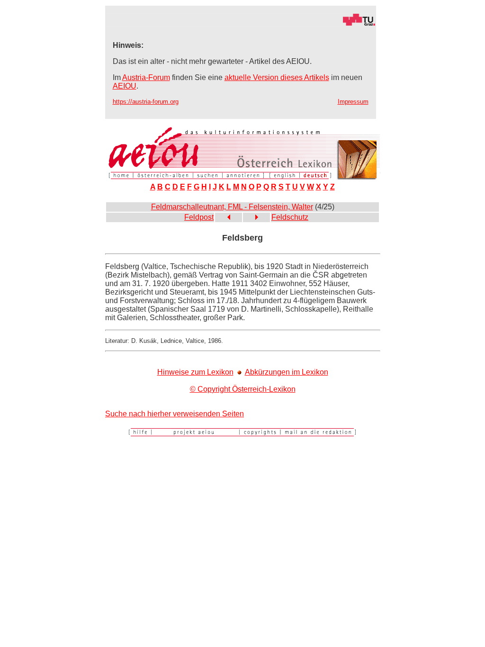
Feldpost (199, 217)
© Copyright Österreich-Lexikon (243, 389)
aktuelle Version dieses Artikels (277, 77)
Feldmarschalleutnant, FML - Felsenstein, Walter (232, 207)
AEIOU (124, 86)
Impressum (353, 101)
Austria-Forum (146, 77)
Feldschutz (289, 217)
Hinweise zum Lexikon (195, 372)
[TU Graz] (240, 23)
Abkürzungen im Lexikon (286, 372)
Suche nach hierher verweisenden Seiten (174, 414)
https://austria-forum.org (146, 101)
